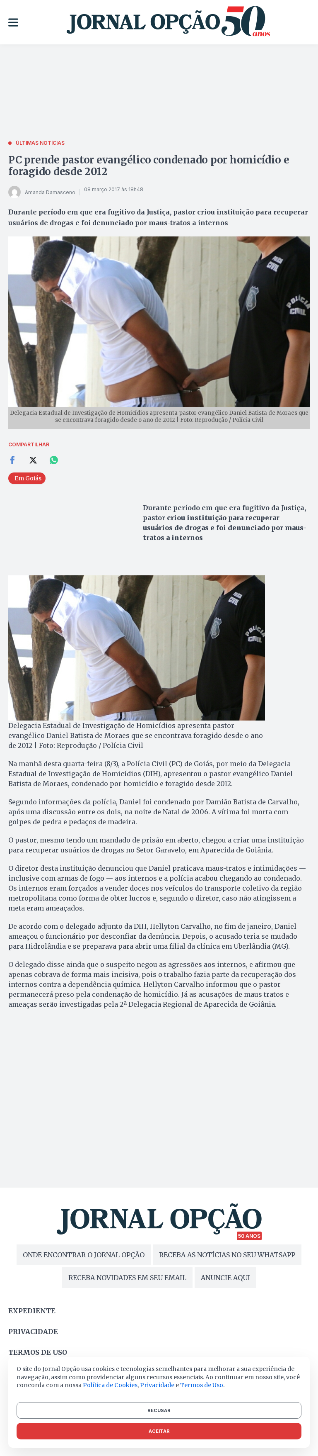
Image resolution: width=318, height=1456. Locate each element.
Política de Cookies (110, 1385)
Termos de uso (37, 1352)
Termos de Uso (201, 1385)
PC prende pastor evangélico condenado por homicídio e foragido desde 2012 (148, 165)
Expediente (31, 1311)
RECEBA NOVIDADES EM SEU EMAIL (127, 1277)
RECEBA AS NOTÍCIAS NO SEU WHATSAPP (227, 1255)
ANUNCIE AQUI (225, 1277)
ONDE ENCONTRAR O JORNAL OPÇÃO (84, 1255)
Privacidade (33, 1331)
